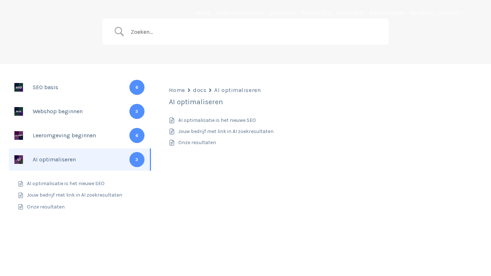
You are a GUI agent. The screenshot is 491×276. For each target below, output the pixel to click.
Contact (450, 13)
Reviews (421, 13)
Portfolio (350, 13)
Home (203, 13)
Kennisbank (387, 13)
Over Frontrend (240, 13)
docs (199, 90)
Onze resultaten (197, 142)
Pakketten (316, 13)
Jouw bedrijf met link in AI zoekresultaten (226, 131)
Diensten (282, 13)
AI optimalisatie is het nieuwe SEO (217, 120)
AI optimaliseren (237, 90)
